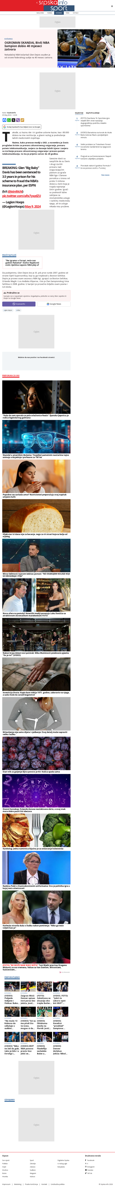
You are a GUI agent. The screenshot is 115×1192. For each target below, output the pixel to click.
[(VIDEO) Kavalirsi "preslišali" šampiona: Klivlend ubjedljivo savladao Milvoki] (60, 1012)
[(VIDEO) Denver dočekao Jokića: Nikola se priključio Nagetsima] (60, 1037)
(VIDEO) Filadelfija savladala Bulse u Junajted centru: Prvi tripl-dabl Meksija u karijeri (43, 1050)
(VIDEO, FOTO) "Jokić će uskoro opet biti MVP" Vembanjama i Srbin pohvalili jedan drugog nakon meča (60, 999)
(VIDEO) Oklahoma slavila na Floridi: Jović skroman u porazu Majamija (43, 1025)
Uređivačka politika (57, 1184)
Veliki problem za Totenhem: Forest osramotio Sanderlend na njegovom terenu (96, 147)
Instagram (91, 1167)
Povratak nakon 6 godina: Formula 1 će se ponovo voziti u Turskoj (96, 166)
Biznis (4, 1173)
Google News (55, 304)
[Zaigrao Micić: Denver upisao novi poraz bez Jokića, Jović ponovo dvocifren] (28, 987)
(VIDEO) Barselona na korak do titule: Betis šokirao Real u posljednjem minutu (96, 135)
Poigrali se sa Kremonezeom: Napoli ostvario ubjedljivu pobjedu (96, 157)
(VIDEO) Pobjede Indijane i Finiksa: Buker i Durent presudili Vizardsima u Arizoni (11, 999)
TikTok (89, 1173)
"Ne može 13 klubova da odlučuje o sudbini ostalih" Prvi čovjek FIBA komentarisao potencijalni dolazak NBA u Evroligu (11, 1025)
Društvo (5, 1170)
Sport (32, 1160)
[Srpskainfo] (45, 5)
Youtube (90, 1170)
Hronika (5, 1176)
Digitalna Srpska (63, 1160)
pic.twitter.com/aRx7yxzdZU (21, 196)
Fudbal (49, 13)
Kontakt (44, 1184)
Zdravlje (33, 1163)
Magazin (33, 1173)
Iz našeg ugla (62, 1163)
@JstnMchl (15, 191)
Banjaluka (61, 1167)
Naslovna (40, 13)
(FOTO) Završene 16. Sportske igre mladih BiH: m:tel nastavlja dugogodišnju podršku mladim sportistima (95, 122)
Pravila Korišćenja (31, 1184)
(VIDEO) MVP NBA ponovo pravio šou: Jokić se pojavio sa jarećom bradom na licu (28, 1050)
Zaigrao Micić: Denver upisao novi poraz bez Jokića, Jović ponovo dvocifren (28, 999)
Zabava (32, 1167)
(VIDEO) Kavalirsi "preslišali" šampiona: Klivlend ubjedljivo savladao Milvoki (58, 1025)
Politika (5, 1163)
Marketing (17, 1184)
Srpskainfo (11, 113)
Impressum (6, 1184)
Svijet (4, 1167)
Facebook (90, 1160)
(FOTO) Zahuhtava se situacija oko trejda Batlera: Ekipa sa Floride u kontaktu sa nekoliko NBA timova (44, 999)
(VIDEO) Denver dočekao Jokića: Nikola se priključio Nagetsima (60, 1050)
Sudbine (33, 1170)
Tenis (67, 13)
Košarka (59, 13)
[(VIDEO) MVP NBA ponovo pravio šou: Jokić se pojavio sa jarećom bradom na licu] (28, 1037)
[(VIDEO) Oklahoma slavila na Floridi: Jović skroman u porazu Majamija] (44, 1012)
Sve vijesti (5, 1160)
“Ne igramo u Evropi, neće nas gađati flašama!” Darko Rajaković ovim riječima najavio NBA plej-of (22, 262)
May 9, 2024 (33, 206)
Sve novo (105, 175)
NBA (18, 310)
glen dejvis (8, 310)
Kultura (32, 1176)
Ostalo (75, 13)
